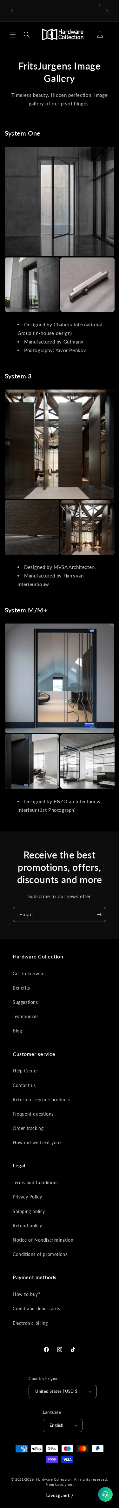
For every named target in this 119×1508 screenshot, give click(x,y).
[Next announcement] (107, 10)
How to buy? (26, 1294)
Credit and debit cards (36, 1308)
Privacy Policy (27, 1196)
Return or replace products (41, 1099)
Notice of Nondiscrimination (43, 1240)
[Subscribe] (99, 914)
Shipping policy (29, 1211)
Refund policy (27, 1225)
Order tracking (28, 1128)
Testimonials (25, 1016)
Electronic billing (30, 1323)
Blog (17, 1030)
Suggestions (25, 1002)
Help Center (25, 1070)
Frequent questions (33, 1114)
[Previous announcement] (12, 10)
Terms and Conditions (36, 1182)
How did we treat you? (37, 1142)
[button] (13, 35)
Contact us (24, 1085)
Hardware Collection (54, 1479)
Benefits (21, 988)
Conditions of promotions (40, 1254)
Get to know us (29, 973)
